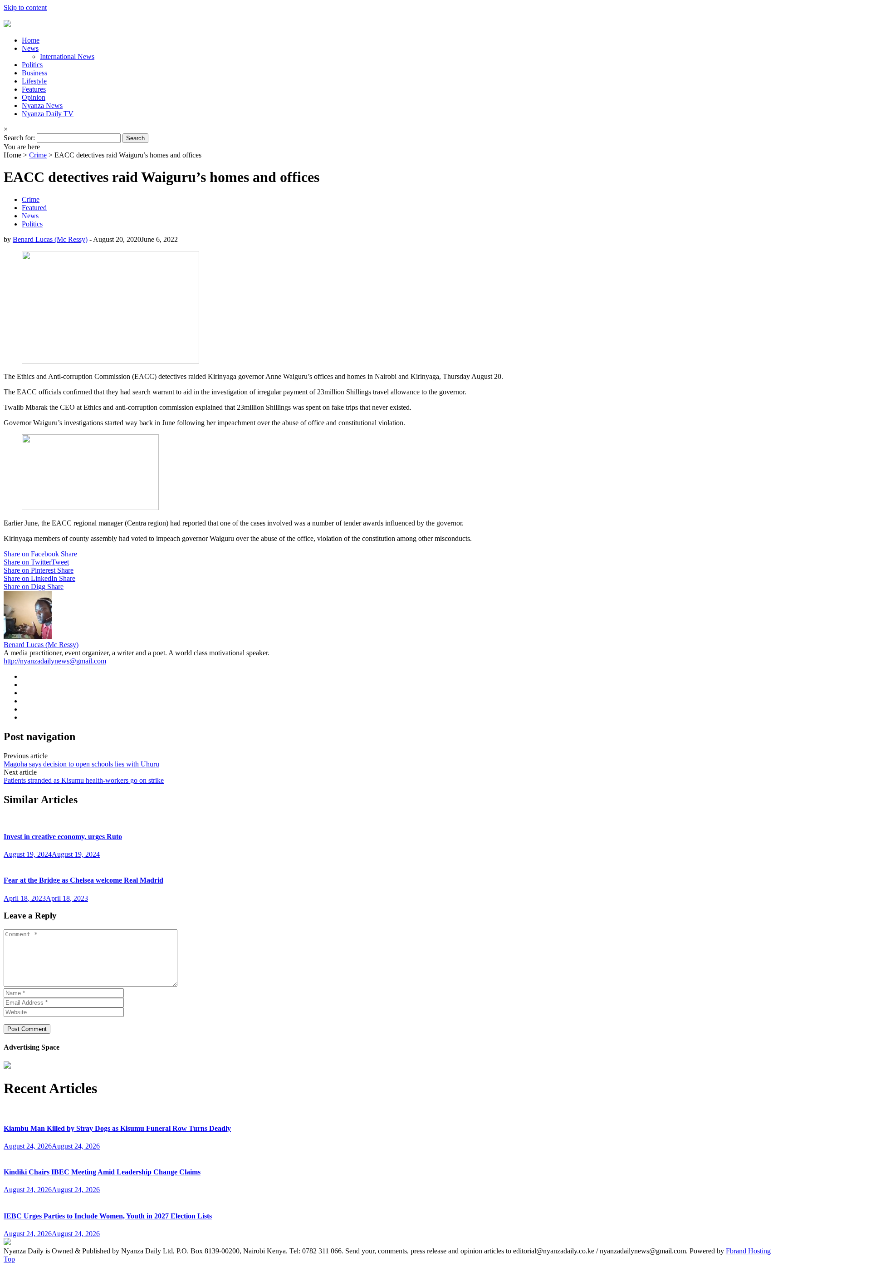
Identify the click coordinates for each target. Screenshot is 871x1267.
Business (34, 73)
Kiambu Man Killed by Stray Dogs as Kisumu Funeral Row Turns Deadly (117, 1128)
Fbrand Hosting (748, 1251)
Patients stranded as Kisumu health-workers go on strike (84, 780)
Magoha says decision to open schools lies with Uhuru (81, 764)
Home (30, 40)
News (30, 48)
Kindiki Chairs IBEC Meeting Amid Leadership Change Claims (102, 1172)
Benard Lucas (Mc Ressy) (50, 239)
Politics (32, 65)
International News (67, 56)
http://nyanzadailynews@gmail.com (55, 661)
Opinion (33, 97)
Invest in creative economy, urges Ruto (63, 836)
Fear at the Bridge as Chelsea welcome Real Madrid (83, 880)
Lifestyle (34, 81)
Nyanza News (42, 105)
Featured (34, 207)
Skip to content (25, 7)
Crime (38, 155)
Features (34, 89)
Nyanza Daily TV (47, 114)
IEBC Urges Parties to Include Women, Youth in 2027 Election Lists (108, 1216)
